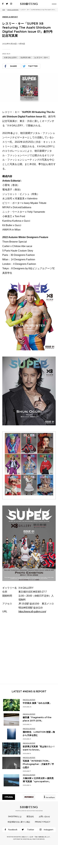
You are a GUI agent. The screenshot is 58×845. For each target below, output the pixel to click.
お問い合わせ (44, 816)
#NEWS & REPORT (10, 17)
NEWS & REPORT (13, 9)
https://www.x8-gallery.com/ (32, 611)
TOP (3, 9)
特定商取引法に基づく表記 (19, 822)
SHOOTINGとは (14, 816)
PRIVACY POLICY (42, 822)
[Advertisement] (29, 649)
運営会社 (30, 816)
